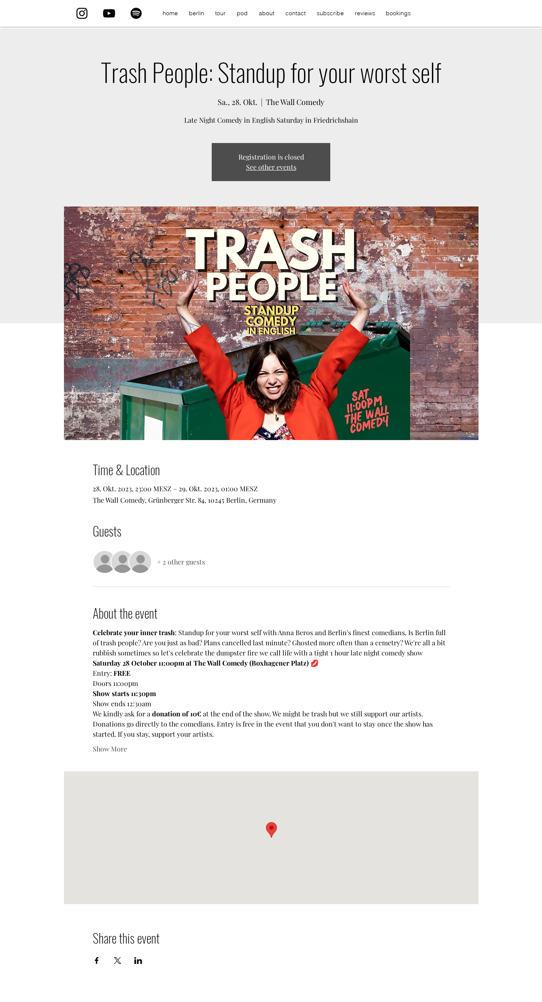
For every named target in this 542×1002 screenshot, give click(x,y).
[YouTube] (109, 13)
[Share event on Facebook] (97, 960)
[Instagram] (82, 13)
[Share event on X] (117, 960)
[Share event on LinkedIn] (138, 960)
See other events (271, 166)
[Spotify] (136, 13)
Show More (110, 748)
